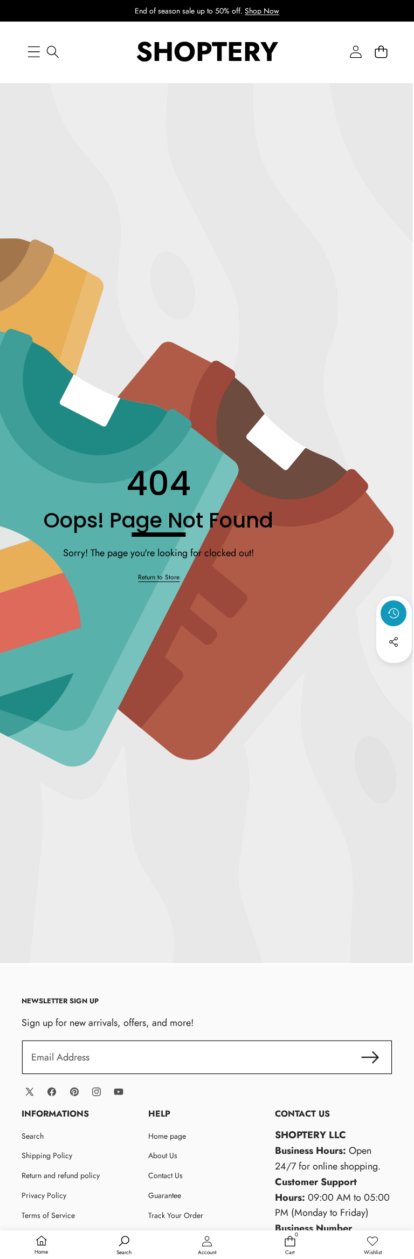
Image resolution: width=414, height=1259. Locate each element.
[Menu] (34, 51)
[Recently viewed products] (393, 613)
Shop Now (262, 10)
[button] (381, 51)
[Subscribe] (370, 1058)
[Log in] (355, 51)
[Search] (52, 51)
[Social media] (393, 642)
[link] (159, 577)
